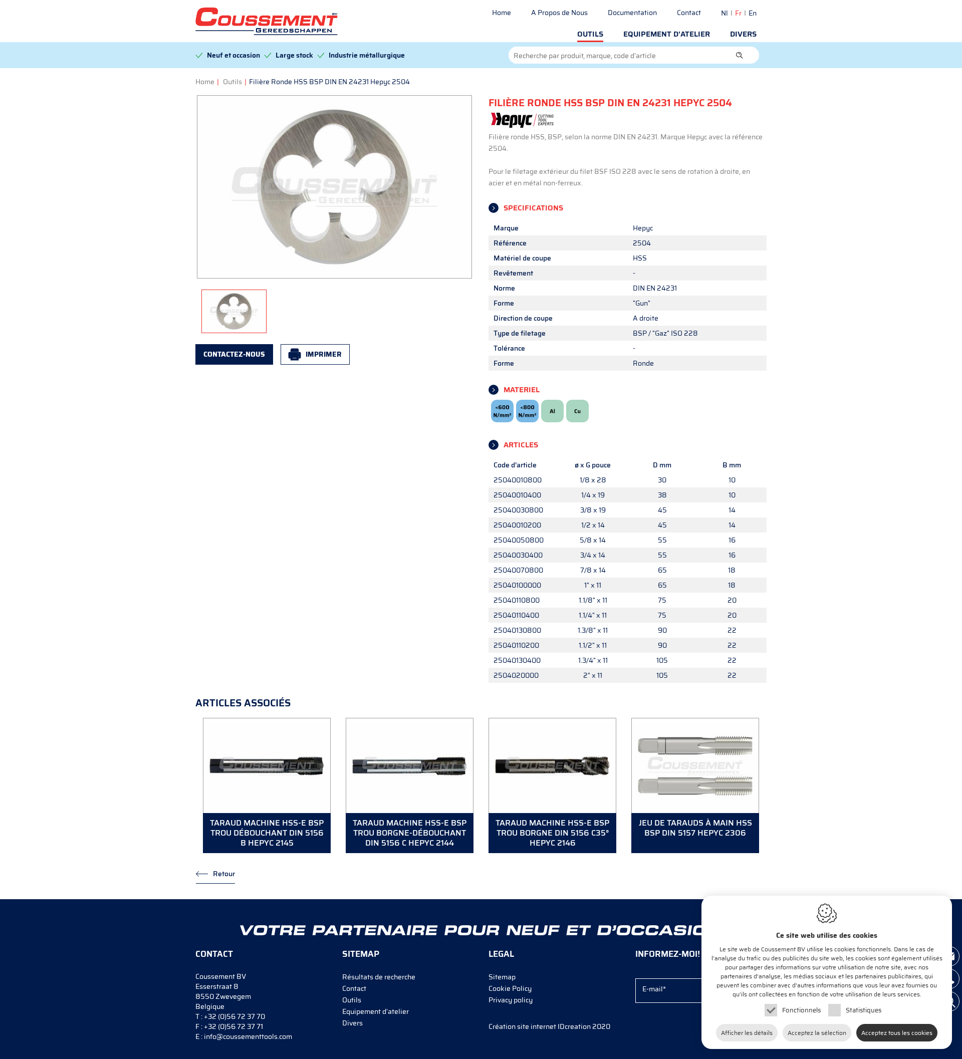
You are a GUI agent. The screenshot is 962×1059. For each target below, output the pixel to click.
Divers (743, 34)
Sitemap (502, 976)
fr (738, 13)
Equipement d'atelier (666, 34)
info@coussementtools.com (248, 1036)
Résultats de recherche (378, 976)
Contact (689, 12)
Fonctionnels (801, 1010)
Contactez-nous (234, 354)
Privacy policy (511, 999)
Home (501, 12)
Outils (590, 34)
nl (724, 13)
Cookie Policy (510, 988)
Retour (224, 873)
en (753, 13)
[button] (739, 55)
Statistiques (863, 1010)
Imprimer (324, 354)
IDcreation (540, 1026)
